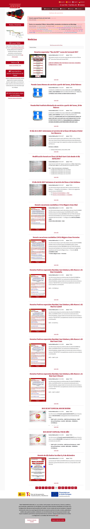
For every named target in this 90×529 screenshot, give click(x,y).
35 (59, 487)
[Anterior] (43, 488)
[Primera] (36, 488)
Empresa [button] (47, 8)
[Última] (75, 488)
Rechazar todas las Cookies (31, 520)
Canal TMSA (64, 5)
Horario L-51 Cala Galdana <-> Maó (61, 193)
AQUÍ (57, 515)
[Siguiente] (69, 488)
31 (46, 487)
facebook (82, 5)
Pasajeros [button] (55, 8)
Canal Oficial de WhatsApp (17, 47)
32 (49, 487)
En (76, 2)
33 (52, 487)
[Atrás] (40, 488)
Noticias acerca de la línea (56, 45)
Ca (69, 2)
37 (66, 487)
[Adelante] (72, 488)
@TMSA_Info (73, 5)
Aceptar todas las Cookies (58, 520)
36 (62, 487)
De (82, 2)
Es (63, 2)
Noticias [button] (71, 8)
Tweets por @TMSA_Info (15, 65)
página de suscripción (15, 78)
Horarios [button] (63, 8)
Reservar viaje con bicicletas (15, 98)
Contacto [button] (79, 8)
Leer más (53, 18)
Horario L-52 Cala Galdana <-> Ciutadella (62, 194)
